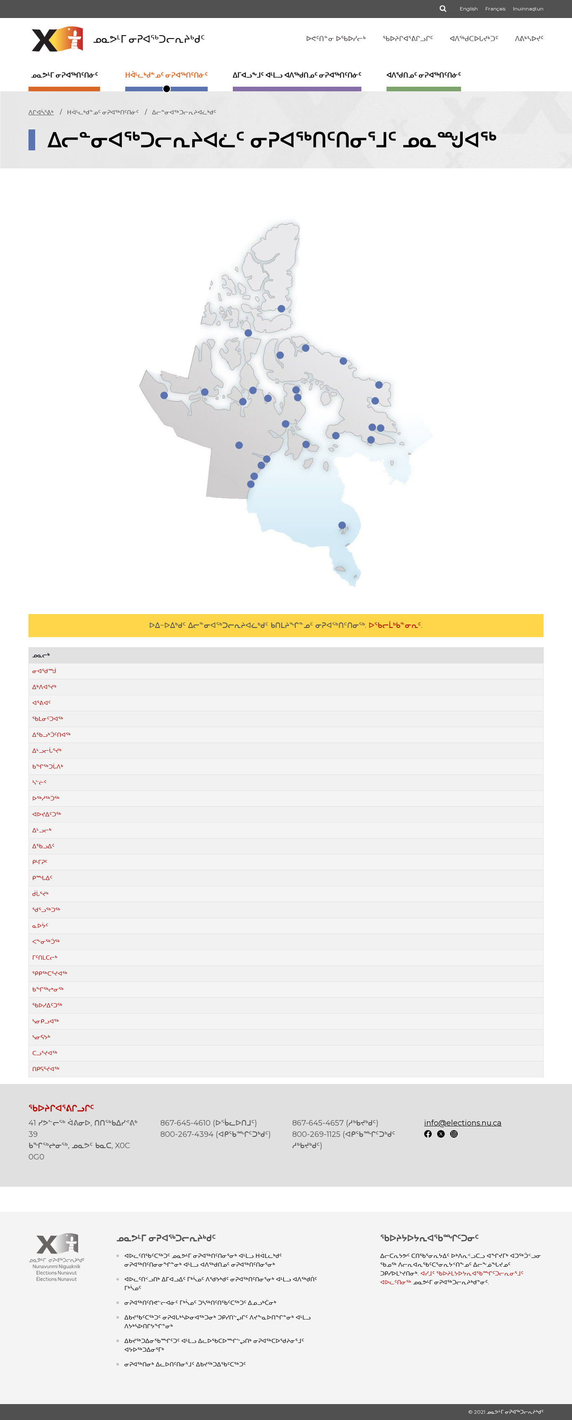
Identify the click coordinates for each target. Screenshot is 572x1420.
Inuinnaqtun (528, 8)
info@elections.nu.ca (463, 1123)
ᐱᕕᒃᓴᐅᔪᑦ (529, 39)
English (469, 8)
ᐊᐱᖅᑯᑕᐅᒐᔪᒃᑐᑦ (474, 39)
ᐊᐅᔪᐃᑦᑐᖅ (46, 814)
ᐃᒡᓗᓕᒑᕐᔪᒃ (47, 750)
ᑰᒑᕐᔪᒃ (40, 894)
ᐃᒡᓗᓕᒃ (42, 830)
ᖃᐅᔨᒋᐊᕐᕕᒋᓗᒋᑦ (408, 39)
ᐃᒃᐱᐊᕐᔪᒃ (44, 687)
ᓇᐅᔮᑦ (40, 925)
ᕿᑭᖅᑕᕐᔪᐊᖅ (49, 973)
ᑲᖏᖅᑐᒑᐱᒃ (47, 766)
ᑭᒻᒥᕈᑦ (39, 862)
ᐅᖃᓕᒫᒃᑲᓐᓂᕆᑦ (394, 625)
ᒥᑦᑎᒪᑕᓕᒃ (44, 957)
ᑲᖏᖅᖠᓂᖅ (48, 989)
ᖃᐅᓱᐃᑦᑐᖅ (47, 1005)
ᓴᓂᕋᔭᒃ (41, 1037)
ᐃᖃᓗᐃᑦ (43, 846)
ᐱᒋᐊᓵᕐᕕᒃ (41, 112)
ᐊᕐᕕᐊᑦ (41, 703)
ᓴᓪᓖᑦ (39, 782)
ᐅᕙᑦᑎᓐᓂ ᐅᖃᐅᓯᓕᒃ (336, 39)
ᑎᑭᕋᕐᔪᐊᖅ (45, 1069)
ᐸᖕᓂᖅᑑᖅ (46, 941)
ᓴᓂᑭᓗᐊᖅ (45, 1021)
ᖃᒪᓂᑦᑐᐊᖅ (47, 719)
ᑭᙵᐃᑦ (42, 878)
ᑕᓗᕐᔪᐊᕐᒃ (44, 1053)
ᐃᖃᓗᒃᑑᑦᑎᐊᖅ (51, 734)
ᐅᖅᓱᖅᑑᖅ (45, 798)
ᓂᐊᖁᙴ (44, 671)
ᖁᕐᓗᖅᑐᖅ (46, 910)
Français (495, 8)
